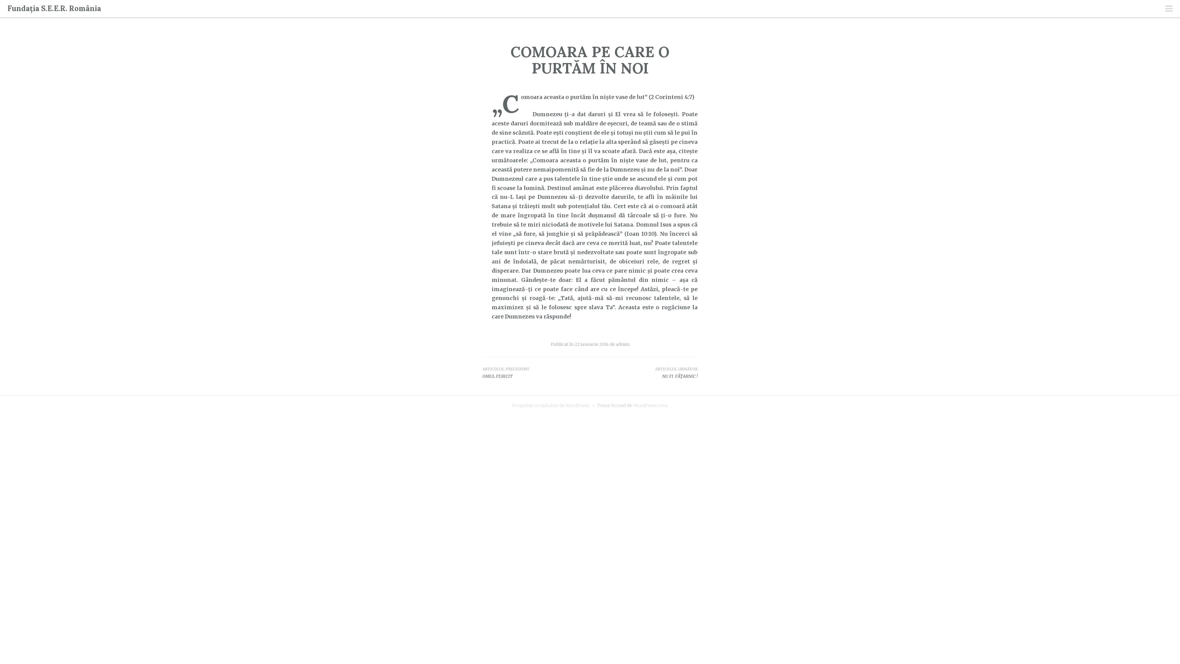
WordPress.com (650, 405)
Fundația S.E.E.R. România (54, 8)
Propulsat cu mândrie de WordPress (550, 405)
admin (623, 344)
